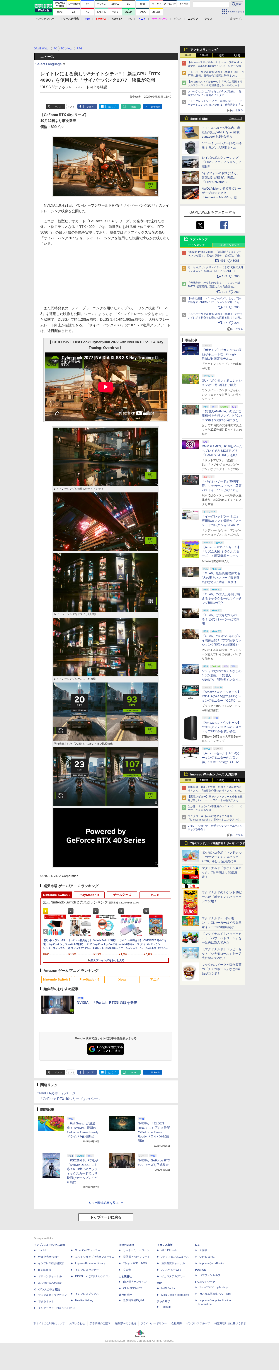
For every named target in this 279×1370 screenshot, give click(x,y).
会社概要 (176, 1323)
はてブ (112, 106)
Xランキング (199, 239)
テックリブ (163, 1301)
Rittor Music (126, 1244)
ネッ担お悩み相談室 (50, 1282)
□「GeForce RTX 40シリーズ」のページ (68, 1099)
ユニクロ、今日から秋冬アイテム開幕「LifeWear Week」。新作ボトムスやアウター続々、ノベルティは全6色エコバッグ (215, 820)
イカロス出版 (165, 1244)
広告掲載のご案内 (100, 1323)
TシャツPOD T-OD (135, 1263)
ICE (197, 1244)
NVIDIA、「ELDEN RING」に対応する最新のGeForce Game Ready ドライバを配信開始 (154, 1132)
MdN (160, 1282)
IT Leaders (44, 1269)
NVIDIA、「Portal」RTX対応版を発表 (107, 1002)
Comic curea (206, 1256)
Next (165, 931)
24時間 (204, 55)
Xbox (122, 979)
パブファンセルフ (209, 1275)
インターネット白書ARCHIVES (56, 1307)
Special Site (199, 118)
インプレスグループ (198, 1323)
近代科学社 (125, 1294)
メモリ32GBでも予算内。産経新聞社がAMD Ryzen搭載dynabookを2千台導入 (221, 132)
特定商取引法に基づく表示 (230, 1323)
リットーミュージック (136, 1250)
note (133, 106)
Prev (46, 931)
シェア (90, 106)
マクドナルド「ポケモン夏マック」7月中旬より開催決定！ (222, 872)
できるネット (46, 1301)
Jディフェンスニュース (175, 1256)
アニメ (154, 894)
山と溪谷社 (125, 1276)
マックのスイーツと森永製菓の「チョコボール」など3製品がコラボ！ (222, 969)
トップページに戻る (105, 1217)
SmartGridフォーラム (87, 1250)
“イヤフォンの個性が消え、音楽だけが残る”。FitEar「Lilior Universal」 (221, 177)
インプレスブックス (87, 1293)
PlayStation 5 (89, 894)
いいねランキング (228, 245)
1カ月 (237, 55)
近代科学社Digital (133, 1300)
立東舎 (127, 1269)
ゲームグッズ (122, 894)
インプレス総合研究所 (51, 1263)
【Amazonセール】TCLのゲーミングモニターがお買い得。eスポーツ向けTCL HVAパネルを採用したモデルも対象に (222, 762)
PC (130, 18)
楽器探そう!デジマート (136, 1256)
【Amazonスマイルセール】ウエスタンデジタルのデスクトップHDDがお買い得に (222, 727)
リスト (71, 106)
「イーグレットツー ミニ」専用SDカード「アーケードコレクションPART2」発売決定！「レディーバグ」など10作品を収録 (215, 104)
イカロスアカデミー (173, 1276)
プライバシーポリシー (154, 1323)
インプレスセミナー (87, 1269)
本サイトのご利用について (49, 1323)
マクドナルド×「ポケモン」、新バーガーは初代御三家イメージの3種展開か (222, 923)
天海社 (203, 1250)
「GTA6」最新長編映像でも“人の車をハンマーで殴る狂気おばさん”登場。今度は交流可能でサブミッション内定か (222, 581)
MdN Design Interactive (175, 1294)
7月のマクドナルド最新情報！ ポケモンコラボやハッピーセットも (217, 844)
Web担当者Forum (48, 1256)
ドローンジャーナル (50, 1276)
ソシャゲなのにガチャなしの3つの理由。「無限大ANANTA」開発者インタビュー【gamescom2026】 (215, 95)
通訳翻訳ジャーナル (173, 1263)
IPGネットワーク (205, 1281)
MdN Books (168, 1288)
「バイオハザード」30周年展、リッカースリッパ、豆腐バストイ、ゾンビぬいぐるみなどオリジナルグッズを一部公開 (222, 490)
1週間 (220, 55)
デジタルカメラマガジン (52, 1294)
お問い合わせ (77, 1323)
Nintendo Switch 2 (56, 894)
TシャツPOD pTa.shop (213, 1287)
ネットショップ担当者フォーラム (94, 1256)
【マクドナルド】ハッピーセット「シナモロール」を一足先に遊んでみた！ (222, 953)
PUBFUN (200, 1269)
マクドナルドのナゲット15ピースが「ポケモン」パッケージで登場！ (222, 897)
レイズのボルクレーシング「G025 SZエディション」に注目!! (222, 162)
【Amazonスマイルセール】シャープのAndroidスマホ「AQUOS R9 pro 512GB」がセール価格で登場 (215, 66)
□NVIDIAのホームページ (56, 1093)
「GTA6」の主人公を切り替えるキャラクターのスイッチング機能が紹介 (222, 598)
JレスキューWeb (171, 1269)
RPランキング (196, 245)
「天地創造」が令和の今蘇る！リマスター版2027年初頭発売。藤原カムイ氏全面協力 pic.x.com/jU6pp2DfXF (214, 286)
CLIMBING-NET (132, 1288)
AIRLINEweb (169, 1250)
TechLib (166, 1306)
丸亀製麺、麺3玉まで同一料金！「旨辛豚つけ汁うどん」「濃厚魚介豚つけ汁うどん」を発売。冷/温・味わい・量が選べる (215, 790)
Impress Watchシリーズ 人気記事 (213, 774)
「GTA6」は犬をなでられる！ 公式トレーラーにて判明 (220, 619)
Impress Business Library (90, 1263)
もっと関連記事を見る (103, 1203)
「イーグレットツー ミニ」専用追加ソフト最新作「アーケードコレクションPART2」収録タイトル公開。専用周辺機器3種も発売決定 (222, 525)
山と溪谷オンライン (135, 1281)
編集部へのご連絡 (125, 1323)
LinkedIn (155, 106)
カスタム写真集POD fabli (215, 1293)
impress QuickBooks (211, 1263)
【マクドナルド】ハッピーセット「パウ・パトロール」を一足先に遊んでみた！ (222, 938)
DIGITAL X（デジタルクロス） (93, 1276)
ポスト (58, 106)
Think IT (43, 1250)
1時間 (188, 55)
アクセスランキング (204, 49)
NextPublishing (84, 1300)
